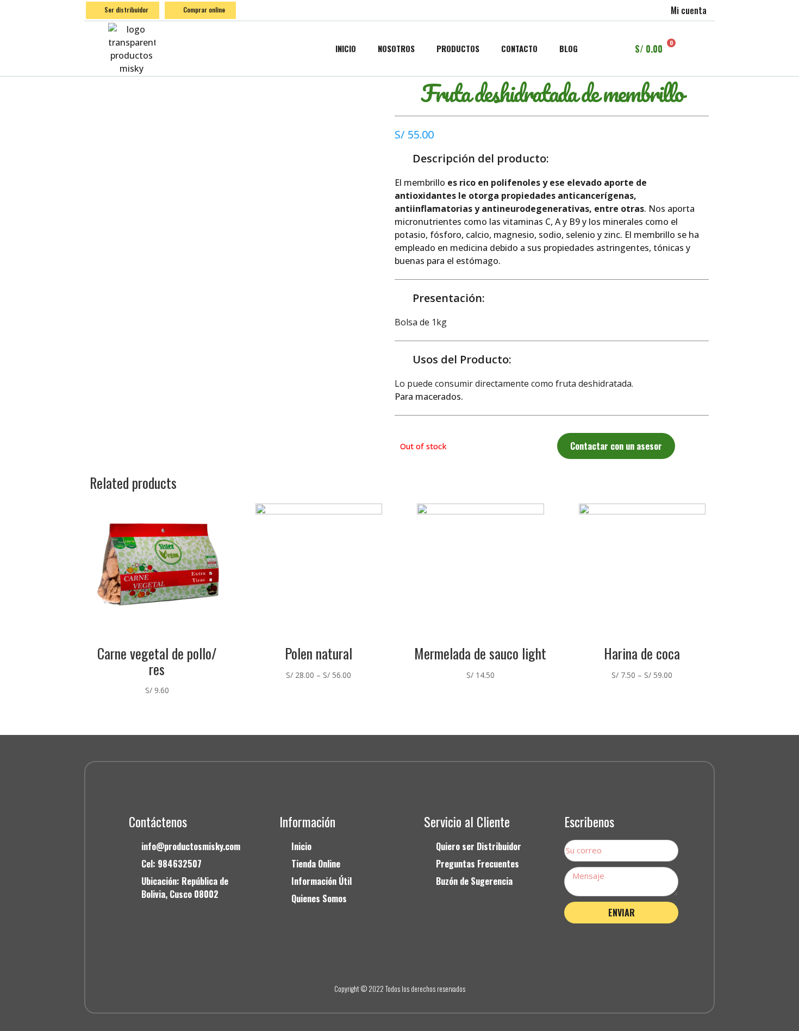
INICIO (345, 48)
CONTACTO (519, 48)
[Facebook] (375, 960)
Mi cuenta (689, 10)
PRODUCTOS (457, 48)
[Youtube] (424, 960)
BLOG (568, 48)
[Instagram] (399, 960)
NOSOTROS (396, 48)
